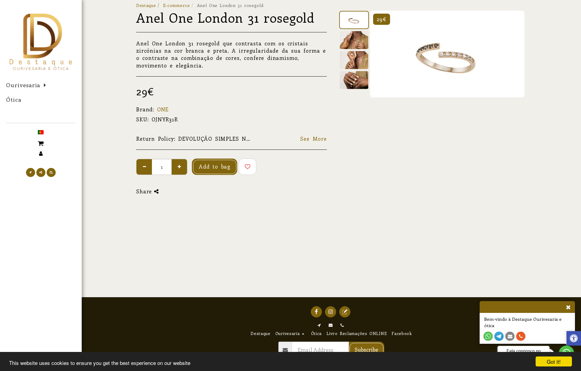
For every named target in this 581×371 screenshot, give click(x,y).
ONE (163, 109)
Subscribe (366, 349)
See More (313, 138)
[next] (514, 54)
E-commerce (176, 5)
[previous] (379, 54)
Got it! (554, 361)
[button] (40, 143)
